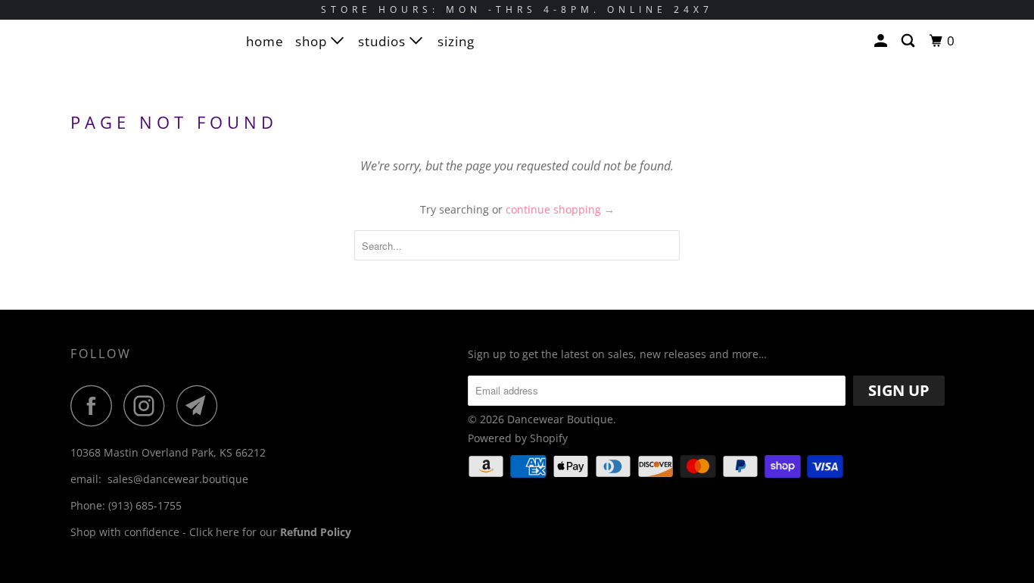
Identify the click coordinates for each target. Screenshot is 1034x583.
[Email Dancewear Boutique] (201, 405)
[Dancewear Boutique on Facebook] (95, 405)
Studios (384, 41)
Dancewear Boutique (560, 419)
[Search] (909, 40)
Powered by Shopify (518, 438)
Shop (313, 41)
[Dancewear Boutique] (148, 65)
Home (265, 41)
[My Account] (882, 40)
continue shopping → (560, 209)
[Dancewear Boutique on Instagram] (148, 405)
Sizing (456, 41)
